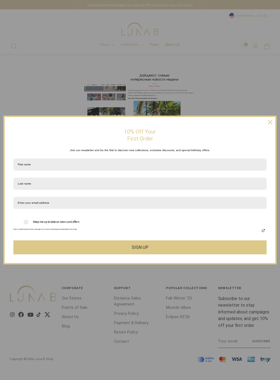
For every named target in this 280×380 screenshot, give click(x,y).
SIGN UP (140, 247)
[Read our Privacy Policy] (263, 230)
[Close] (270, 122)
